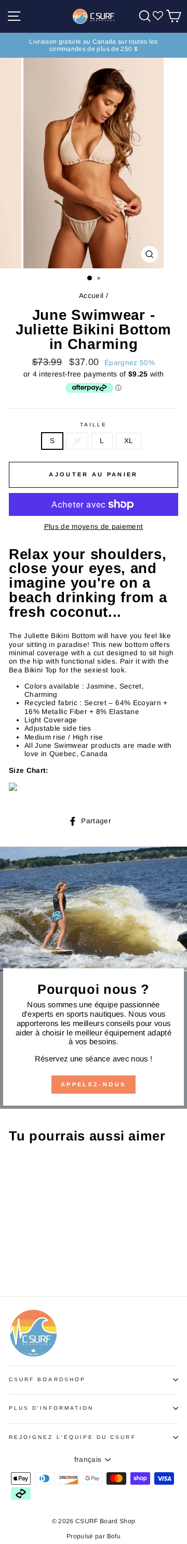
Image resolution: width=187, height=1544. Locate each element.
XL (128, 441)
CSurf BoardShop (47, 1379)
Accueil (91, 296)
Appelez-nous (93, 1084)
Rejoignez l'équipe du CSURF (72, 1437)
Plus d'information (51, 1408)
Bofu (114, 1536)
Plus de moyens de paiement (93, 526)
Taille (93, 424)
